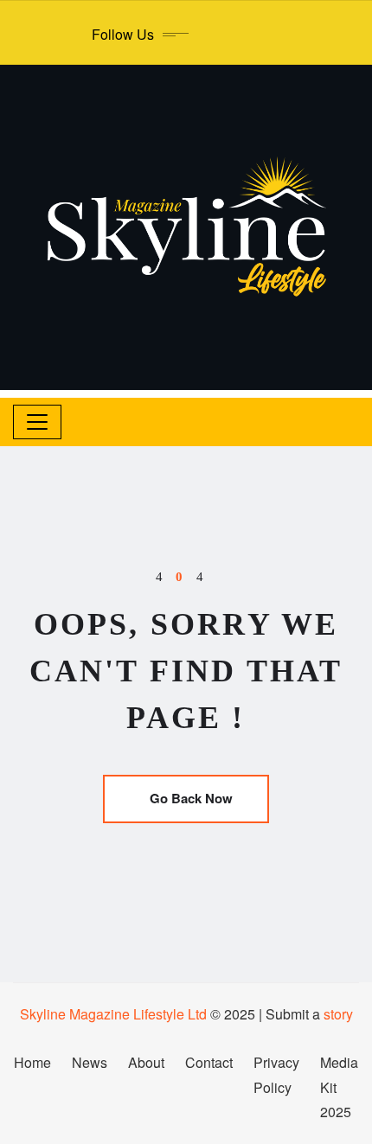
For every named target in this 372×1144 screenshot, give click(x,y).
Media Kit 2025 (339, 1087)
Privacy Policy (276, 1074)
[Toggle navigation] (37, 422)
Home (32, 1062)
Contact (209, 1062)
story (338, 1014)
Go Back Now (191, 798)
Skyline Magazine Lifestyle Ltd (113, 1014)
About (146, 1062)
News (89, 1062)
